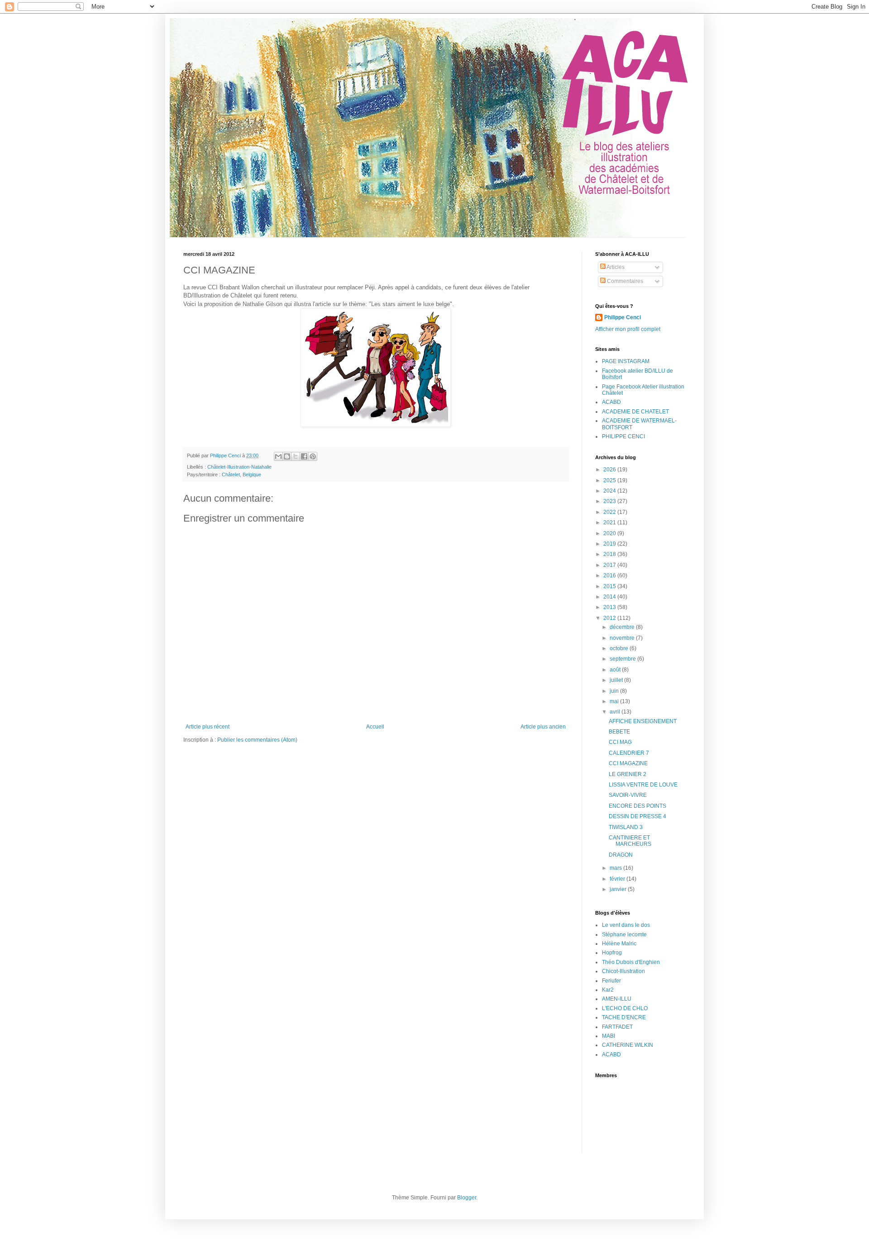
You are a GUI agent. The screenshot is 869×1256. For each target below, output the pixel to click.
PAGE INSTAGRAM (625, 361)
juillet (617, 680)
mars (616, 868)
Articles (615, 267)
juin (615, 691)
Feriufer (611, 981)
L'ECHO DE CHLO (625, 1008)
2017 (610, 565)
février (618, 879)
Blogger (466, 1197)
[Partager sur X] (295, 456)
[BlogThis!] (286, 456)
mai (615, 701)
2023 (610, 501)
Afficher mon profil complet (627, 329)
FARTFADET (617, 1027)
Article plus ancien (543, 727)
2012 (610, 618)
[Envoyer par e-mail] (278, 456)
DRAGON (621, 855)
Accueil (375, 727)
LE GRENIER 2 (627, 774)
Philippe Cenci (622, 317)
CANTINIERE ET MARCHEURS (630, 840)
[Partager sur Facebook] (304, 456)
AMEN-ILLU (616, 999)
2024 (610, 491)
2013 (610, 607)
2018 (610, 554)
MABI (608, 1036)
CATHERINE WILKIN (627, 1045)
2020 (610, 533)
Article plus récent (207, 727)
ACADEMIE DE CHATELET (635, 411)
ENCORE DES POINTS (637, 806)
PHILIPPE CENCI (623, 436)
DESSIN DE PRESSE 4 (637, 816)
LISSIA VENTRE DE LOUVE (643, 784)
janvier (619, 889)
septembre (623, 659)
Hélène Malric (619, 943)
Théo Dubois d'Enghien (631, 962)
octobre (620, 648)
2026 (610, 469)
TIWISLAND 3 (626, 827)
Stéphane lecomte (624, 934)
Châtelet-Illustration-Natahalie (239, 467)
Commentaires (624, 281)
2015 (610, 586)
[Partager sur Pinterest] (312, 456)
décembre (623, 627)
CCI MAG (620, 742)
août (616, 669)
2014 (610, 597)
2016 (610, 575)
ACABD (611, 402)
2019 (610, 544)
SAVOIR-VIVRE (628, 795)
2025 (610, 480)
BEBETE (619, 732)
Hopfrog (612, 952)
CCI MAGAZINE (628, 763)
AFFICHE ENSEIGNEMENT (643, 721)
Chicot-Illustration (623, 971)
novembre (623, 638)
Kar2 (608, 990)
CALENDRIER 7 (629, 753)
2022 (610, 512)
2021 (610, 522)
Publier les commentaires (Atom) (257, 740)
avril (615, 712)
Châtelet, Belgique (241, 474)
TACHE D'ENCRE (624, 1017)
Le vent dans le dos (626, 925)
